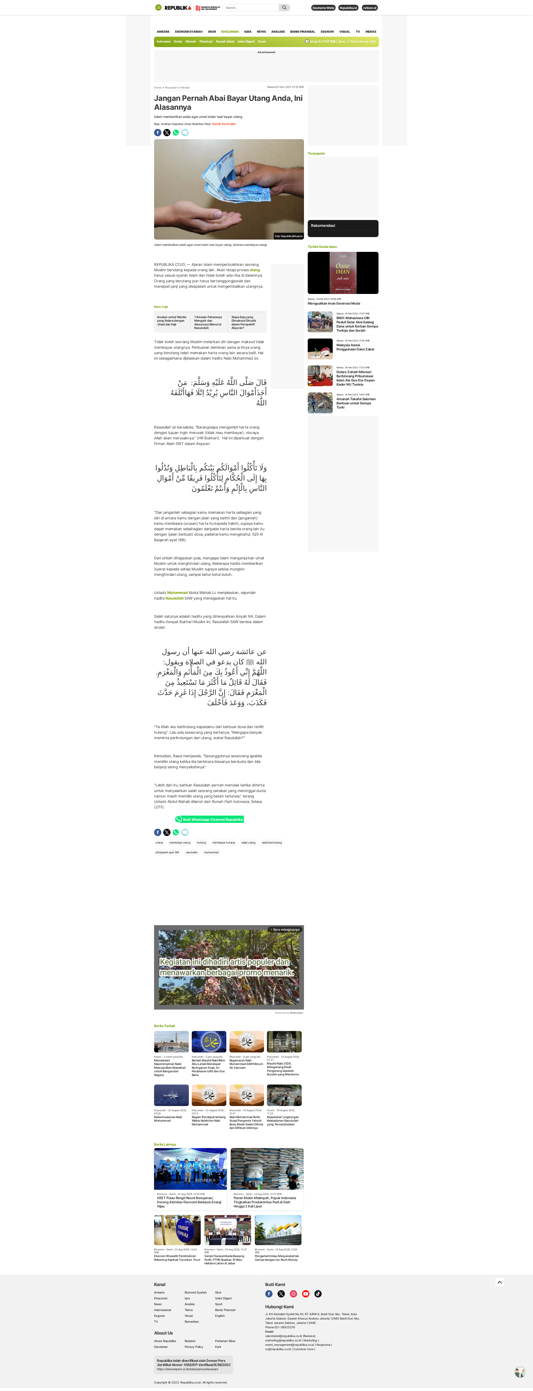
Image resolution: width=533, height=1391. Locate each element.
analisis (278, 31)
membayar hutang (223, 842)
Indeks (371, 31)
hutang (201, 842)
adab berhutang (272, 842)
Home (158, 87)
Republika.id (348, 8)
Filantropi (206, 41)
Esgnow (159, 1315)
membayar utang (179, 842)
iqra (247, 31)
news (261, 31)
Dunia (178, 41)
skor (212, 31)
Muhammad (177, 592)
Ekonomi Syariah (189, 31)
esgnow (327, 31)
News (158, 1304)
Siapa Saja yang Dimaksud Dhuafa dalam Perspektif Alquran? (244, 322)
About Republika (165, 1341)
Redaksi (190, 1341)
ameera (163, 31)
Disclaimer (161, 1347)
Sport (218, 1304)
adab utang (248, 842)
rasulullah (192, 852)
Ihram (262, 41)
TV (358, 31)
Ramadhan (192, 1321)
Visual (189, 1315)
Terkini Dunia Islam (322, 247)
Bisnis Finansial (302, 31)
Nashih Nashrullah (224, 124)
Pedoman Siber (225, 1341)
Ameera (159, 1292)
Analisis (190, 1304)
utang (254, 270)
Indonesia (164, 41)
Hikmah (190, 41)
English (220, 1315)
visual (344, 31)
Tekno (189, 1310)
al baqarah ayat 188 (167, 852)
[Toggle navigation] (158, 7)
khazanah (230, 31)
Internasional (162, 1310)
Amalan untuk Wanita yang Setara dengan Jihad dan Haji (171, 320)
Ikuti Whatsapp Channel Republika (213, 819)
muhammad (211, 852)
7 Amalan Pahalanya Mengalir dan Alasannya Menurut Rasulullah (208, 322)
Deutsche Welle (323, 8)
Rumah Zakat (225, 41)
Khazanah (171, 87)
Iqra (187, 1298)
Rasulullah (174, 598)
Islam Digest (246, 41)
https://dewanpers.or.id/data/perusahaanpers (187, 1369)
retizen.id (369, 8)
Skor (218, 1292)
